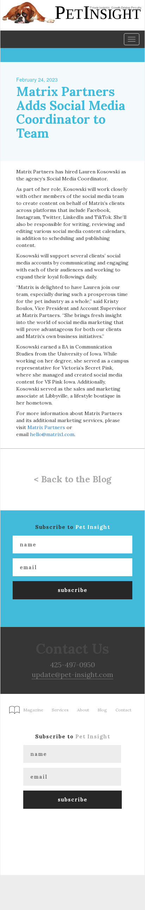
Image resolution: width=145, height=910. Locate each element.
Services (60, 709)
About (83, 709)
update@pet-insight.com (72, 674)
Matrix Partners (46, 427)
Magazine (33, 709)
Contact (123, 709)
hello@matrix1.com (52, 434)
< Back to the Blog (72, 479)
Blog (102, 709)
